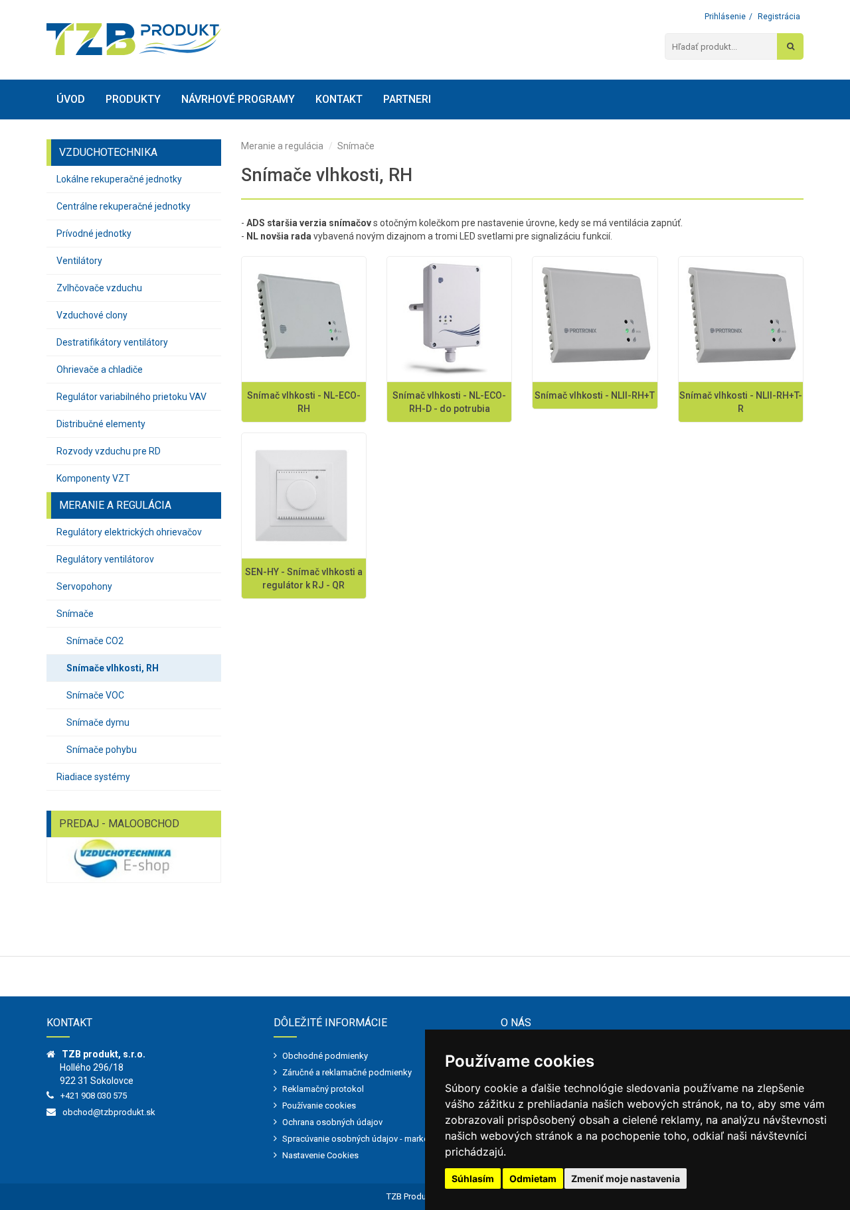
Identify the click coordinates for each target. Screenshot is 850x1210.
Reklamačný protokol (323, 1089)
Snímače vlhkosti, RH (112, 668)
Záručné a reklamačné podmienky (347, 1072)
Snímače (75, 613)
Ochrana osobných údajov (332, 1122)
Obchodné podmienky (325, 1056)
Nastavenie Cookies (320, 1155)
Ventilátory (79, 260)
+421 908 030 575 (93, 1096)
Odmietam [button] (532, 1178)
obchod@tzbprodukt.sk (108, 1112)
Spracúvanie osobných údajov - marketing (362, 1139)
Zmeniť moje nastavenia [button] (625, 1178)
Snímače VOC (95, 695)
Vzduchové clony (92, 315)
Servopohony (84, 586)
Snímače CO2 (95, 641)
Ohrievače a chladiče (99, 369)
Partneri (407, 99)
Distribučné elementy (100, 424)
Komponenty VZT (93, 478)
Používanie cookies (319, 1105)
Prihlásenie (725, 16)
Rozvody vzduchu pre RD (108, 451)
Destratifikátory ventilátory (112, 342)
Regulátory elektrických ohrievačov (129, 532)
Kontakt (339, 99)
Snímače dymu (97, 722)
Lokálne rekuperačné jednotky (119, 179)
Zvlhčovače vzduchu (99, 288)
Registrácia (779, 16)
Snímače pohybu (101, 749)
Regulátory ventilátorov (105, 559)
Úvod (70, 99)
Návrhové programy (238, 99)
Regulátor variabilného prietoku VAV (131, 396)
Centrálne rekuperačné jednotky (123, 206)
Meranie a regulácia (282, 146)
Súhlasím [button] (473, 1178)
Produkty (133, 99)
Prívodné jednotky (93, 233)
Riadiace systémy (93, 777)
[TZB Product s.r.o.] (133, 39)
